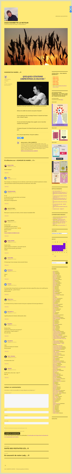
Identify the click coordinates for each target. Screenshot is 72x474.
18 (55, 250)
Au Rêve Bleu (55, 274)
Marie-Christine (11, 356)
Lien (5, 82)
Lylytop (54, 359)
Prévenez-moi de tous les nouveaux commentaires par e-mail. (15, 428)
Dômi (54, 297)
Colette (54, 293)
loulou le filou (10, 165)
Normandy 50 (55, 385)
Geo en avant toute (56, 314)
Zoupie (54, 411)
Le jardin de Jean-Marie (57, 346)
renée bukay (10, 257)
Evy (53, 303)
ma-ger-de (55, 363)
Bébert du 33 (10, 299)
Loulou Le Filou (55, 357)
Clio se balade (55, 292)
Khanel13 (54, 330)
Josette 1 (54, 326)
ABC (53, 271)
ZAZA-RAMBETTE (7, 79)
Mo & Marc (55, 377)
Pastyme (9, 283)
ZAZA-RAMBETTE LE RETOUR (16, 23)
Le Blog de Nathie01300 (57, 337)
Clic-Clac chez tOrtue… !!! (57, 191)
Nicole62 (54, 384)
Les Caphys (55, 353)
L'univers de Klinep (56, 331)
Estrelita (54, 300)
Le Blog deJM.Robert (56, 342)
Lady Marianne (55, 335)
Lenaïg (54, 350)
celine (8, 177)
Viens (54, 407)
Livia (53, 356)
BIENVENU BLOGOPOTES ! (62, 16)
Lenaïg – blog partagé (57, 351)
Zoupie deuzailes (56, 413)
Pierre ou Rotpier (56, 391)
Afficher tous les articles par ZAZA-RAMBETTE (29, 150)
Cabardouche (55, 279)
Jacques (54, 319)
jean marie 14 (10, 311)
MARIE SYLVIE (55, 222)
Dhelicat (54, 296)
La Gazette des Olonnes (57, 332)
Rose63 (54, 400)
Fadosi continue (55, 304)
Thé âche (54, 404)
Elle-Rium (54, 299)
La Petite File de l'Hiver (57, 333)
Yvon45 (54, 410)
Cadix (54, 280)
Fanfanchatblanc (56, 306)
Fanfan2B (54, 305)
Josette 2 (54, 327)
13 (59, 248)
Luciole (54, 358)
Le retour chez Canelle (57, 349)
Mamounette (55, 364)
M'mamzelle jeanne (56, 361)
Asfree (54, 273)
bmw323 (54, 278)
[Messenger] (71, 9)
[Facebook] (71, 7)
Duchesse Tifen (55, 298)
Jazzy (54, 322)
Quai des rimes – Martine (57, 392)
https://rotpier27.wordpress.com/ (11, 232)
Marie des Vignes (56, 370)
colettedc (9, 368)
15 (64, 248)
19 (57, 250)
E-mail (6, 415)
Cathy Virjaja (55, 283)
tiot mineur (10, 340)
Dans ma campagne (56, 294)
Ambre (54, 272)
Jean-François (55, 324)
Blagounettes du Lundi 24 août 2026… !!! (60, 192)
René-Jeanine (55, 396)
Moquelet (54, 379)
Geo (53, 313)
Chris (54, 287)
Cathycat (54, 284)
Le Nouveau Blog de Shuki (57, 348)
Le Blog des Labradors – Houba (58, 343)
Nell (53, 382)
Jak (53, 320)
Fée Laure (54, 309)
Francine (54, 311)
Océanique (54, 387)
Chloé (54, 286)
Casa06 (54, 281)
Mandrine (54, 369)
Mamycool (55, 365)
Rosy (54, 401)
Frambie (54, 310)
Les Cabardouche (56, 352)
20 (59, 250)
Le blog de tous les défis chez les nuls (59, 338)
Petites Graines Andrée (57, 390)
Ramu (54, 395)
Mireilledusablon (56, 375)
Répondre (6, 172)
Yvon (54, 409)
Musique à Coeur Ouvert (57, 381)
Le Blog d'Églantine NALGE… (58, 336)
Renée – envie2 (55, 397)
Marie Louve (55, 371)
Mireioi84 (54, 376)
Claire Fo (54, 290)
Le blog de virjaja (56, 340)
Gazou (54, 312)
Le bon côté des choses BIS (57, 345)
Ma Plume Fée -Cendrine (57, 362)
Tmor (54, 405)
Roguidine (9, 323)
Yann (54, 408)
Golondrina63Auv (11, 191)
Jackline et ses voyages (57, 318)
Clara (54, 291)
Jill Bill (54, 325)
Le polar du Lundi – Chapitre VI (58, 208)
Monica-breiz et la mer (57, 378)
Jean (53, 323)
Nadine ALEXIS (10, 240)
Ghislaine (54, 316)
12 (57, 248)
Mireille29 (54, 374)
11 (55, 248)
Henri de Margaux (56, 317)
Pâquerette (55, 388)
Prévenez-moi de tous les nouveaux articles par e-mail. (14, 431)
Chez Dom (54, 285)
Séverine (54, 402)
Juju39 (54, 329)
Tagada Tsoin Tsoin (56, 403)
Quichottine (55, 394)
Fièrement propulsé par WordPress (22, 469)
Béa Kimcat (10, 270)
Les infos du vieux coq (57, 355)
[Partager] (71, 11)
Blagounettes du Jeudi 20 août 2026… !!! (60, 198)
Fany (54, 307)
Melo (54, 372)
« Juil (55, 256)
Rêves (62, 99)
